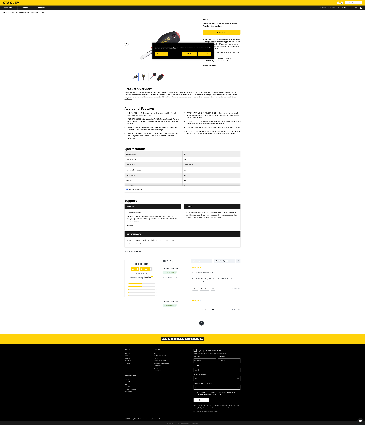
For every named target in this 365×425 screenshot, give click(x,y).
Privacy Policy (198, 408)
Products (8, 8)
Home (4, 12)
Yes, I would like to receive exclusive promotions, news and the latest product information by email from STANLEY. (217, 393)
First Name (197, 357)
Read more (128, 99)
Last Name (221, 357)
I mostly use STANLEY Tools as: (203, 383)
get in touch (218, 217)
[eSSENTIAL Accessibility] (340, 2)
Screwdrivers (34, 12)
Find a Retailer (332, 8)
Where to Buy (221, 32)
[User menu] (360, 8)
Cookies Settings (161, 53)
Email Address (198, 366)
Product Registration (343, 8)
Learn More (130, 225)
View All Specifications (135, 189)
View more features (209, 65)
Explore (25, 8)
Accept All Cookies (205, 53)
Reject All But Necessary (189, 53)
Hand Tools (11, 12)
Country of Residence (200, 374)
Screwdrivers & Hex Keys (22, 12)
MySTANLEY (323, 8)
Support (41, 8)
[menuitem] (8, 8)
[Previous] (127, 44)
